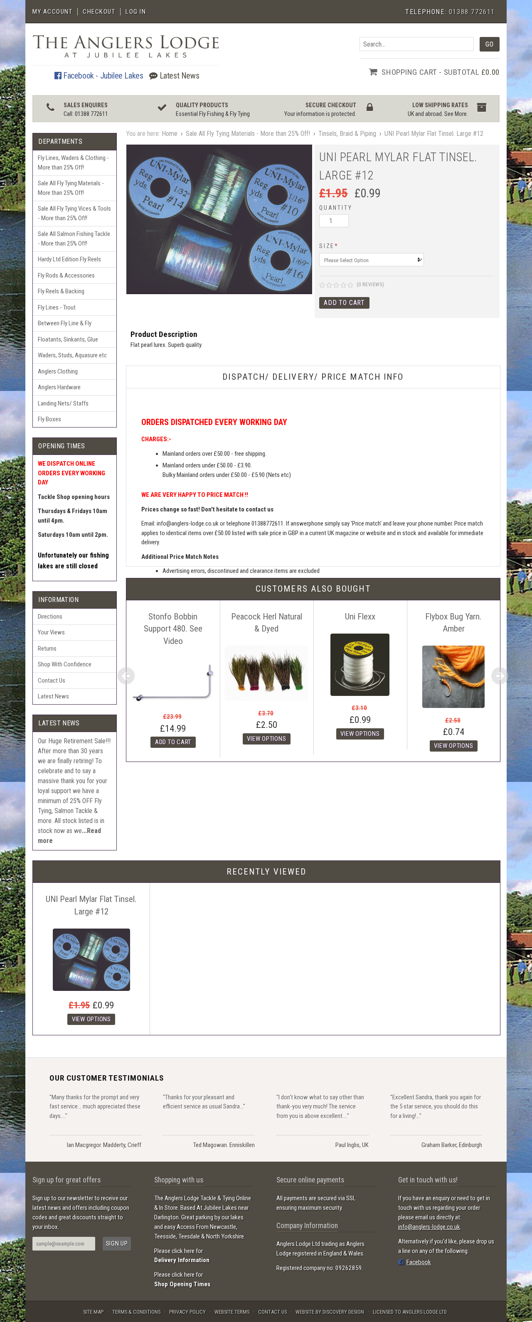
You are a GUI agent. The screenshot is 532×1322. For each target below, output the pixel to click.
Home (169, 134)
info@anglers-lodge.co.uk (429, 1227)
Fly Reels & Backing (61, 291)
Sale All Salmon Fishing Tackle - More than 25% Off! (74, 238)
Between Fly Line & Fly (64, 323)
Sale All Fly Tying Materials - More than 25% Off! (71, 188)
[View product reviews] (336, 285)
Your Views (51, 632)
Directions (50, 616)
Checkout (99, 11)
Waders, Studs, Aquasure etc (72, 355)
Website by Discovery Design (330, 1312)
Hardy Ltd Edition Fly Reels (69, 259)
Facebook (418, 1262)
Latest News (178, 76)
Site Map (93, 1312)
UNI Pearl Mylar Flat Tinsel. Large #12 (433, 134)
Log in (136, 11)
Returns (47, 648)
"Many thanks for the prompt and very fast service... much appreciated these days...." (94, 1106)
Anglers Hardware (59, 387)
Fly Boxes (49, 419)
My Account (52, 11)
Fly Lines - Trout (57, 307)
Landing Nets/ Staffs (63, 403)
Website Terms (231, 1312)
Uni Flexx (360, 617)
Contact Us (51, 680)
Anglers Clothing (58, 371)
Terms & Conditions (136, 1312)
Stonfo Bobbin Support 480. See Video (173, 629)
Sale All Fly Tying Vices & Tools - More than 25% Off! (74, 213)
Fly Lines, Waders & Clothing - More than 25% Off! (73, 162)
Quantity (335, 207)
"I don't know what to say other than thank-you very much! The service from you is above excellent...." (320, 1106)
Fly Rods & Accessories (66, 275)
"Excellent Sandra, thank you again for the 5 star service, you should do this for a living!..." (435, 1106)
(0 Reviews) (370, 284)
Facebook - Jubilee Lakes (102, 76)
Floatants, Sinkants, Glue (68, 339)
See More (455, 114)
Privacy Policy (187, 1312)
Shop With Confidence (64, 664)
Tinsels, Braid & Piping (347, 134)
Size (329, 246)
